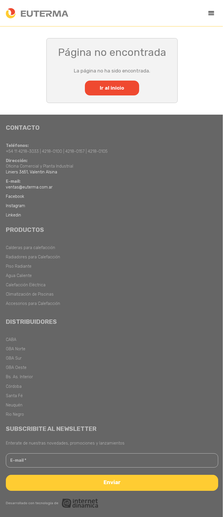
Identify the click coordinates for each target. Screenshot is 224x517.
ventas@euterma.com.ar (29, 187)
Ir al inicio (112, 88)
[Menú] (211, 13)
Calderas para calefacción (30, 247)
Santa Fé (14, 395)
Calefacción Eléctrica (26, 285)
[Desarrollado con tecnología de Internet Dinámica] (52, 503)
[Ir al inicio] (37, 13)
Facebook (15, 196)
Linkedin (13, 215)
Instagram (15, 205)
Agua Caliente (19, 275)
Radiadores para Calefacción (33, 257)
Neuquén (14, 405)
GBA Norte (15, 349)
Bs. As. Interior (19, 376)
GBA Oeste (16, 367)
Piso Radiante (19, 266)
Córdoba (14, 386)
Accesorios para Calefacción (33, 303)
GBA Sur (14, 358)
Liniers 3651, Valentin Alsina (31, 172)
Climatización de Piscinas (30, 294)
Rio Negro (15, 414)
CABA (11, 339)
